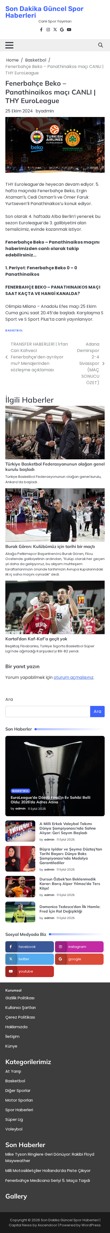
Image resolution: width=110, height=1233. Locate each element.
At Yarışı (13, 1071)
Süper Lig (14, 1119)
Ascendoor (47, 1225)
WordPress (91, 1225)
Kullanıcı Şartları (20, 1007)
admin (47, 111)
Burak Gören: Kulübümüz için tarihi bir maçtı (50, 546)
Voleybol (13, 1129)
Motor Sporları (19, 1100)
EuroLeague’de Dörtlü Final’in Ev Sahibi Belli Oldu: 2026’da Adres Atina (51, 799)
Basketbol (14, 330)
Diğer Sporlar (17, 1090)
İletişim (12, 1036)
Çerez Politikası (20, 1017)
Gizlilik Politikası (19, 998)
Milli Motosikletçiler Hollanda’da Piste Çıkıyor (48, 1170)
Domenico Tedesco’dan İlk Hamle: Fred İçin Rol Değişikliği (70, 909)
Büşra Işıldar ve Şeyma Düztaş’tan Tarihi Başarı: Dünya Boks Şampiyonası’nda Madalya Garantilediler (71, 856)
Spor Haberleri (19, 1110)
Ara (9, 699)
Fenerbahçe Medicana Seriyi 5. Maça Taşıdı (47, 1180)
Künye (11, 1046)
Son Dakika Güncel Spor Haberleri (44, 12)
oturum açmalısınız (73, 677)
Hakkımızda (16, 1027)
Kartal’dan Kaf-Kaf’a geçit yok (36, 638)
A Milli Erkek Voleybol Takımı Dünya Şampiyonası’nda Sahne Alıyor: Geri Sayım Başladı (68, 828)
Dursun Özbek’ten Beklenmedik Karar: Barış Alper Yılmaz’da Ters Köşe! (70, 884)
